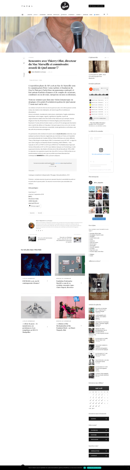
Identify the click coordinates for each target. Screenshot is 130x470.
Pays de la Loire (94, 250)
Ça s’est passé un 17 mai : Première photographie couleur (101, 368)
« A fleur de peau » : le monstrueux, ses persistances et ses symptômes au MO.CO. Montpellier (30, 328)
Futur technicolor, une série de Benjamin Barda (102, 360)
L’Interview (43, 14)
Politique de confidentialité (94, 467)
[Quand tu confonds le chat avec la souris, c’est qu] (99, 189)
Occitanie (92, 248)
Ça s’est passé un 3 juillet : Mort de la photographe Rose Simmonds (97, 76)
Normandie (92, 245)
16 (96, 400)
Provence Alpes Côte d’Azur (96, 251)
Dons (91, 14)
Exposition (32, 213)
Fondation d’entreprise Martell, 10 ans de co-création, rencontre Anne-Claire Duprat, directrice (65, 284)
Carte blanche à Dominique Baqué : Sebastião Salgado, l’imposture (102, 323)
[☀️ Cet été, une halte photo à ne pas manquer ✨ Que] (106, 189)
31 (98, 406)
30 (96, 406)
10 (98, 397)
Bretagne (92, 236)
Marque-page (35, 206)
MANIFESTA (40, 155)
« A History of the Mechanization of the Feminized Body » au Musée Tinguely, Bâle (65, 327)
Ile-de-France (93, 244)
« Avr (90, 408)
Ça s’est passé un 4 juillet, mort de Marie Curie (101, 339)
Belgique (92, 254)
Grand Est (92, 241)
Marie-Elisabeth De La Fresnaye (39, 72)
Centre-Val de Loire (94, 238)
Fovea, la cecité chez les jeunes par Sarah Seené (45, 238)
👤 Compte (96, 14)
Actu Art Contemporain (28, 278)
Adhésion (85, 14)
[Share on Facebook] (24, 58)
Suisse (91, 255)
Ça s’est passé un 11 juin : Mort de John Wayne (101, 354)
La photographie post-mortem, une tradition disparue (100, 316)
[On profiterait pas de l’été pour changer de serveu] (92, 189)
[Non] (128, 467)
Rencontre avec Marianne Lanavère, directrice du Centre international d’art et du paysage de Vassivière (64, 240)
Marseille (40, 213)
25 (101, 403)
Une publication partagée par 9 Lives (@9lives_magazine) (104, 169)
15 (93, 400)
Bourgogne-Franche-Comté (96, 235)
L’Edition (49, 14)
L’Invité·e (29, 14)
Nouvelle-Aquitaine (94, 247)
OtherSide (31, 57)
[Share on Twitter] (24, 63)
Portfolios (56, 14)
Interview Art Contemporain (63, 278)
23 (96, 403)
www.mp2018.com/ (34, 203)
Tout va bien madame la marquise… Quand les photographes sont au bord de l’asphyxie (101, 347)
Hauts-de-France (94, 242)
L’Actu (35, 14)
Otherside (71, 14)
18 (101, 400)
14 (90, 400)
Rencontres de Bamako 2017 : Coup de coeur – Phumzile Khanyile (101, 310)
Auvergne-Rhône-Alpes (95, 233)
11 (101, 397)
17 (98, 400)
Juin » (93, 408)
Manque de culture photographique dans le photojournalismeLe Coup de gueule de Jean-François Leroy (99, 331)
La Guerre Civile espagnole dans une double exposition (102, 374)
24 (98, 403)
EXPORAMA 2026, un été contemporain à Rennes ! (31, 282)
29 (93, 406)
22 (93, 403)
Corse (91, 239)
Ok (84, 467)
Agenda (78, 14)
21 (90, 403)
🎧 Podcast (64, 14)
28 (90, 406)
